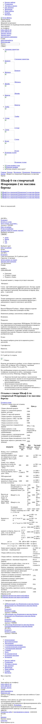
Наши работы (9, 11)
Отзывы (7, 13)
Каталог (10, 172)
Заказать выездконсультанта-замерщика (9, 36)
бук (6, 241)
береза (7, 239)
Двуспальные (9, 643)
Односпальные (10, 640)
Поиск (3, 44)
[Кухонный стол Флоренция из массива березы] (23, 614)
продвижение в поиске (21, 712)
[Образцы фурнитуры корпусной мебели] (15, 595)
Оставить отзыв (6, 402)
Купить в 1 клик (6, 222)
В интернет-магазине (12, 655)
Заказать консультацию (8, 261)
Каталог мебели (10, 2)
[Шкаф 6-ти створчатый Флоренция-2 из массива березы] (20, 192)
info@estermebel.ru (7, 40)
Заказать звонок (6, 33)
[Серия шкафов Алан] (12, 165)
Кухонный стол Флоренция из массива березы (20, 616)
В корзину (4, 220)
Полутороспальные (11, 641)
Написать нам (5, 42)
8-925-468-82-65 (6, 31)
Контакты (8, 14)
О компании (9, 4)
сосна (6, 237)
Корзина (3, 717)
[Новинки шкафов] (11, 167)
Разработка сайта (6, 712)
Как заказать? (9, 7)
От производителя (11, 654)
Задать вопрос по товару (9, 260)
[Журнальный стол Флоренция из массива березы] (23, 604)
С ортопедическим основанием (15, 647)
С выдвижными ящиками (13, 648)
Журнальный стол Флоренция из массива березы (21, 605)
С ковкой (8, 650)
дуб (6, 243)
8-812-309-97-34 (6, 30)
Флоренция (26, 172)
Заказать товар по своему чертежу (12, 230)
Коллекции (17, 172)
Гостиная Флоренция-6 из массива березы (19, 626)
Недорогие (8, 657)
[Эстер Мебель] (6, 18)
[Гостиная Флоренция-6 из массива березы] (23, 625)
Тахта (6, 652)
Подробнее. (18, 705)
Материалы (8, 9)
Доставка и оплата (11, 6)
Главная (3, 172)
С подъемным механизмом (14, 645)
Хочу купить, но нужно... (9, 223)
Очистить (4, 720)
